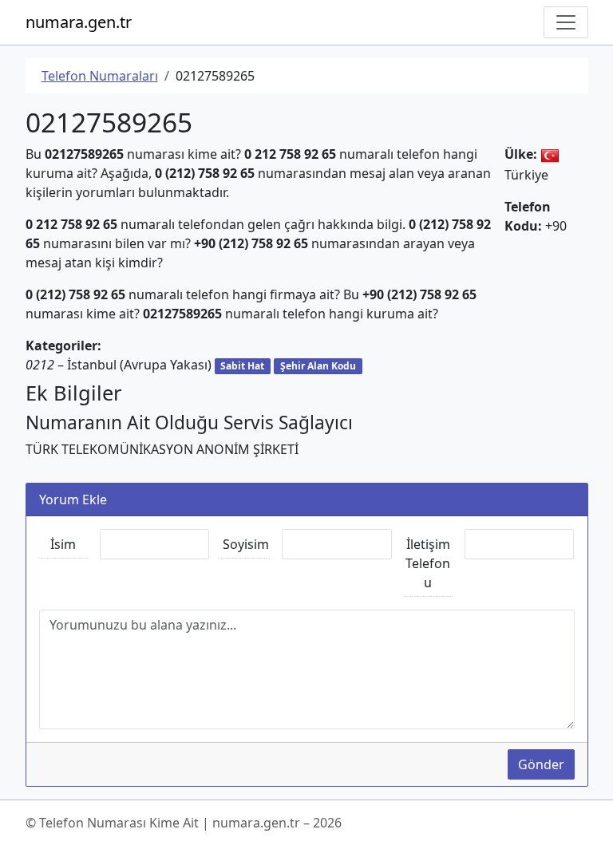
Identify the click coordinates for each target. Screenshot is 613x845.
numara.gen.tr (79, 22)
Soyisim (246, 544)
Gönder (541, 764)
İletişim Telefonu (427, 563)
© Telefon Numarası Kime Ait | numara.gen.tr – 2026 (184, 822)
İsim (63, 544)
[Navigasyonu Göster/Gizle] (566, 22)
